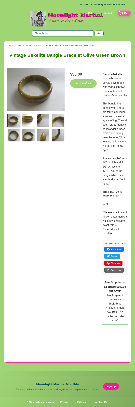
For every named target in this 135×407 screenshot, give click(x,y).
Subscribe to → (104, 4)
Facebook (116, 249)
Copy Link (116, 270)
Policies (92, 13)
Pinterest (115, 263)
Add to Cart (83, 83)
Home (10, 45)
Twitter (114, 256)
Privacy (64, 402)
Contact (108, 13)
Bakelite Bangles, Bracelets (29, 45)
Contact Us (100, 402)
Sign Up (111, 386)
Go (99, 33)
